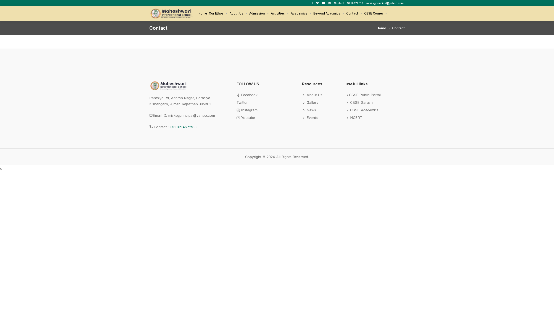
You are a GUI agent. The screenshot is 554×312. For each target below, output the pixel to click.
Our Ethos (216, 13)
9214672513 (355, 3)
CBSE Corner (374, 13)
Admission (257, 13)
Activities (278, 13)
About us (237, 13)
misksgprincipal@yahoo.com (385, 3)
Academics (299, 13)
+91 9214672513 (183, 127)
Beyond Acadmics (327, 13)
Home (202, 13)
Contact (339, 3)
